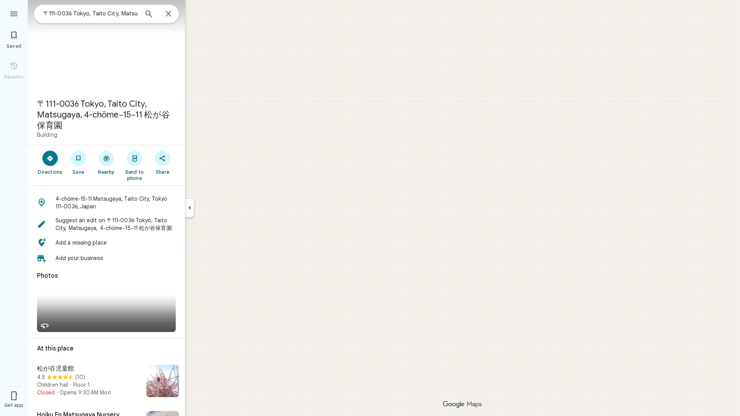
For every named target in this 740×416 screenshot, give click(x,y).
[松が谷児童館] (106, 382)
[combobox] (90, 13)
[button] (106, 202)
